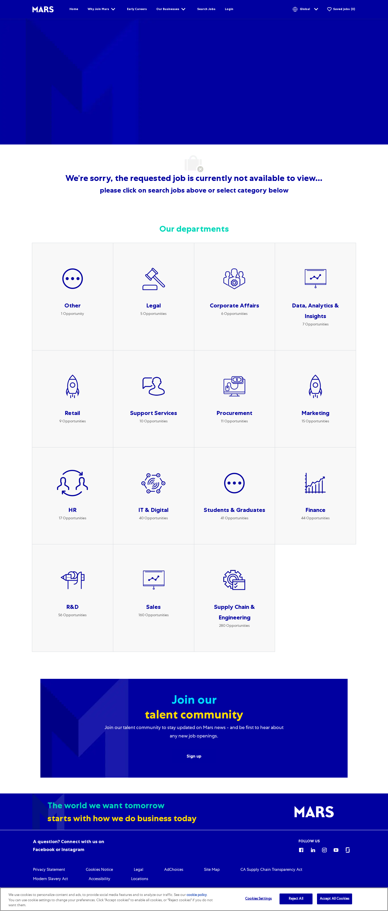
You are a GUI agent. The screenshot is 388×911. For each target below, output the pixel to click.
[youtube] (336, 849)
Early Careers (137, 9)
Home (73, 9)
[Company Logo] (43, 9)
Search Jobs (206, 9)
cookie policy (197, 895)
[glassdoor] (347, 849)
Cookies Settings (258, 898)
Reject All (296, 898)
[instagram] (324, 849)
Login (229, 9)
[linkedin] (312, 849)
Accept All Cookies (334, 898)
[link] (49, 870)
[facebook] (301, 849)
